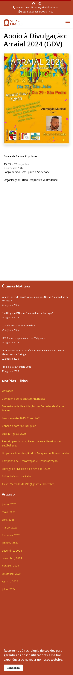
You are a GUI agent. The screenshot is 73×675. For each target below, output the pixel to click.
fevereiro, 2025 (11, 535)
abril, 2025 (8, 519)
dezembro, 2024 (12, 550)
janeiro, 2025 (10, 543)
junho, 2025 (9, 504)
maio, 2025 (9, 512)
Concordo (13, 668)
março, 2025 (9, 527)
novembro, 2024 (12, 558)
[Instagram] (40, 3)
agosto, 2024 (10, 581)
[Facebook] (33, 3)
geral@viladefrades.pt (46, 7)
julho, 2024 (8, 589)
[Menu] (68, 22)
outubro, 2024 (10, 566)
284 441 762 (22, 7)
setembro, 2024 (11, 573)
